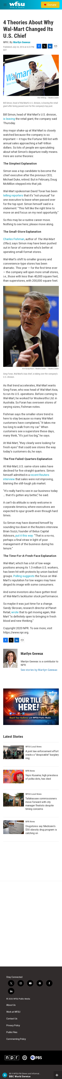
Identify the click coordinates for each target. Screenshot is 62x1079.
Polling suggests (23, 576)
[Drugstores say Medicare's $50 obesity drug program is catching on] (13, 827)
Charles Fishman (13, 239)
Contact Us (11, 1019)
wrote (15, 612)
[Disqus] (31, 923)
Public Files (11, 1032)
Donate (51, 4)
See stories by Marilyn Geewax (39, 670)
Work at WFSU (13, 1012)
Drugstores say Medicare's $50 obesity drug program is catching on (41, 830)
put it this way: (24, 535)
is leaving (9, 118)
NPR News (30, 771)
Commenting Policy (16, 1039)
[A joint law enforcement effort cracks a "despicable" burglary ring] (13, 752)
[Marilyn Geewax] (10, 658)
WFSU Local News (33, 746)
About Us (11, 1005)
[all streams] (58, 1075)
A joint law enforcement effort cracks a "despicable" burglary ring (42, 755)
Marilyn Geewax (21, 42)
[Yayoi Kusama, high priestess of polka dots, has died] (13, 776)
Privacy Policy (13, 1025)
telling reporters (13, 195)
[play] (5, 1075)
